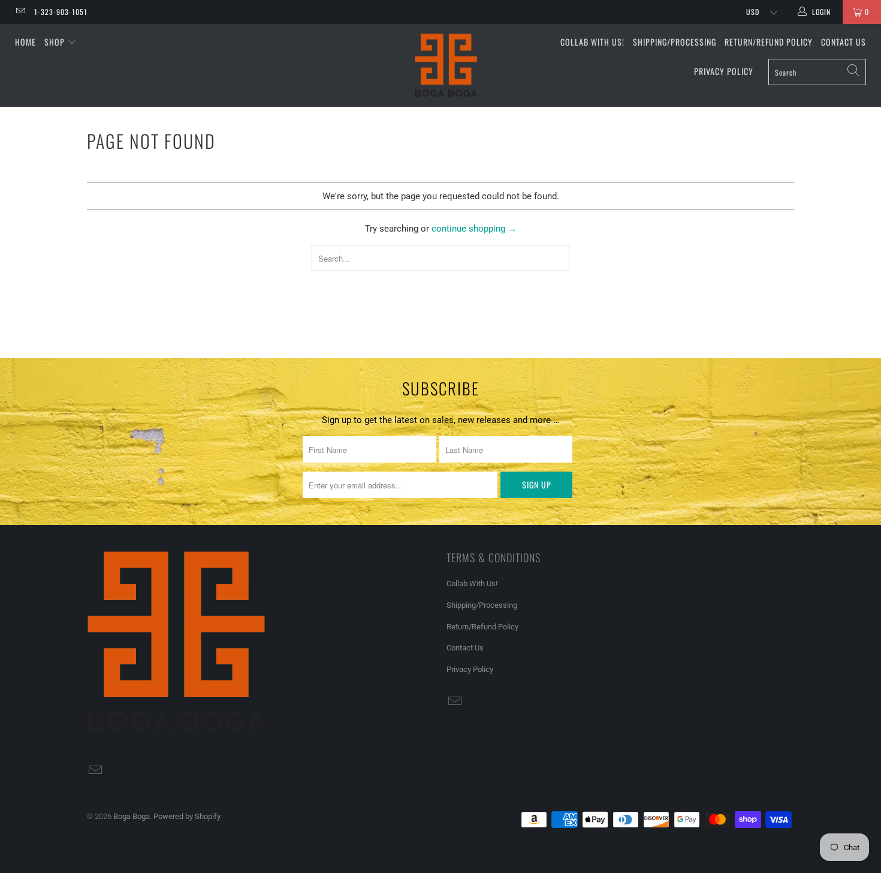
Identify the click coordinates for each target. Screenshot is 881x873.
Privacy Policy (723, 71)
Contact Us (843, 41)
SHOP (55, 41)
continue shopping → (474, 228)
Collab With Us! (592, 41)
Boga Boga (131, 816)
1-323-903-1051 (61, 12)
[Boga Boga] (446, 65)
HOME (25, 41)
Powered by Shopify (187, 816)
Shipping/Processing (674, 41)
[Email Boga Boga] (20, 12)
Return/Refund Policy (769, 41)
